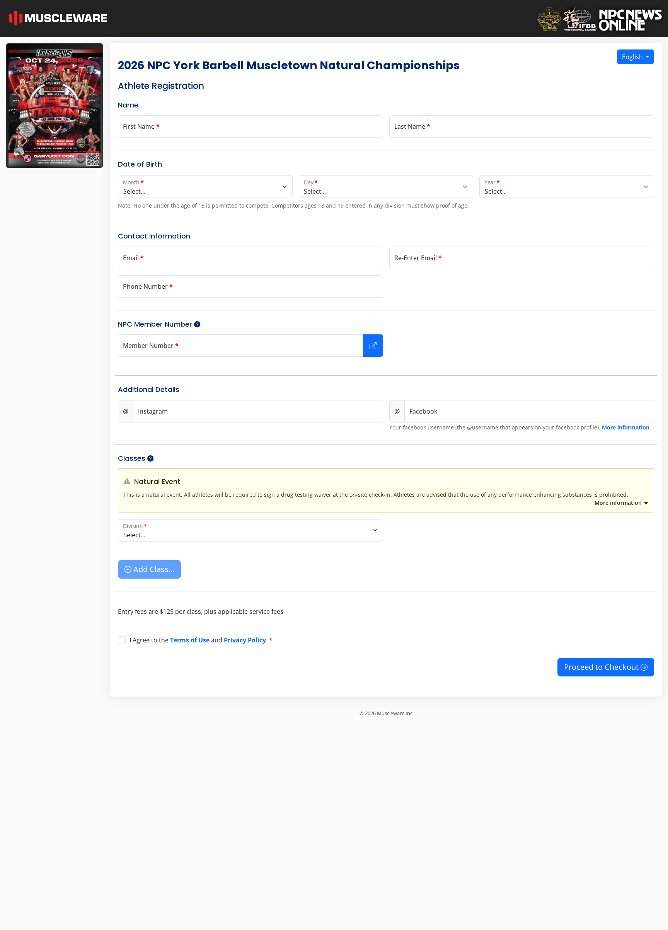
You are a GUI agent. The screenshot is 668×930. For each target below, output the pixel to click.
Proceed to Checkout (602, 667)
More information (625, 427)
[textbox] (205, 191)
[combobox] (205, 186)
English (633, 57)
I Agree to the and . (201, 640)
